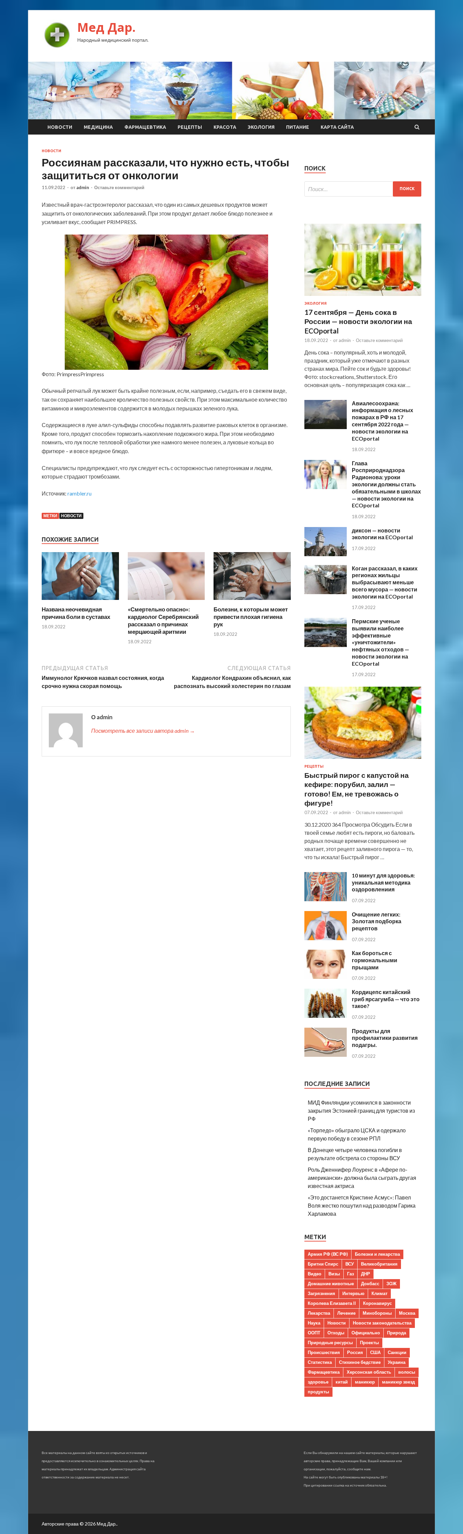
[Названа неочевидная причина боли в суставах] (80, 601)
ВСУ (349, 1264)
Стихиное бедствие (360, 1362)
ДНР (365, 1273)
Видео (314, 1273)
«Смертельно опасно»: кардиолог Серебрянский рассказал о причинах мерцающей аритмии (163, 620)
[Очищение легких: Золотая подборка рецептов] (325, 938)
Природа (396, 1332)
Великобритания (379, 1264)
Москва (407, 1313)
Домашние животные (331, 1283)
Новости (59, 127)
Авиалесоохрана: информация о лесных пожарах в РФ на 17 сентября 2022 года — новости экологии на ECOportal (382, 421)
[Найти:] (362, 189)
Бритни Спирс (323, 1264)
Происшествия (324, 1352)
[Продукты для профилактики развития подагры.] (325, 1054)
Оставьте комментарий (119, 187)
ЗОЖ (391, 1283)
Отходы (335, 1332)
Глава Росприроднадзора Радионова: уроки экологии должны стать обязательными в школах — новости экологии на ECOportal (386, 484)
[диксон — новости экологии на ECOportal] (325, 554)
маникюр (365, 1382)
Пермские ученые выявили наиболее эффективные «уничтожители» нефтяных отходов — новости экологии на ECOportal (380, 642)
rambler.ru (79, 493)
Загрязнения (321, 1293)
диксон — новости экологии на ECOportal (382, 534)
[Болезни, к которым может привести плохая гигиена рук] (252, 601)
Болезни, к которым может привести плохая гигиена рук (251, 617)
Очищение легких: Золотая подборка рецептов (376, 921)
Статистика (320, 1362)
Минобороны (377, 1313)
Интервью (353, 1293)
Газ (350, 1273)
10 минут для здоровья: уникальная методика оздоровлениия (383, 882)
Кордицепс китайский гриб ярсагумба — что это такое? (386, 999)
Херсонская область (369, 1372)
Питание (297, 127)
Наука (314, 1323)
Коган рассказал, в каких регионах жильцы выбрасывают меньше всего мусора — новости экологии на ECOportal (385, 582)
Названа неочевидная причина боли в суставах (76, 613)
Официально (365, 1332)
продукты (318, 1391)
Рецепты (190, 127)
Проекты (369, 1342)
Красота (225, 127)
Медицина (98, 127)
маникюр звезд (398, 1382)
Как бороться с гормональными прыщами (374, 960)
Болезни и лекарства (377, 1254)
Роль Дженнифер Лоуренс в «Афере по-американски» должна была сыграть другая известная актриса (362, 1177)
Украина (396, 1362)
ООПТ (314, 1332)
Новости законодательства (382, 1323)
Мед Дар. (106, 27)
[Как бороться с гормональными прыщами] (325, 976)
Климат (379, 1293)
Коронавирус (377, 1303)
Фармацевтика (145, 127)
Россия (355, 1352)
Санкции (397, 1352)
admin (82, 187)
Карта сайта (337, 127)
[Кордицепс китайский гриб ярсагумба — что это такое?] (325, 1015)
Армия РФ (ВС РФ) (328, 1254)
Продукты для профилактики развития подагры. (385, 1038)
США (375, 1352)
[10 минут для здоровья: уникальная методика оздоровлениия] (325, 899)
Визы (334, 1273)
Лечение (346, 1313)
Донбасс (370, 1283)
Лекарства (319, 1313)
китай (342, 1382)
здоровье (318, 1382)
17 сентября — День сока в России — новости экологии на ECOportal (358, 321)
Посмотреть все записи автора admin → (143, 730)
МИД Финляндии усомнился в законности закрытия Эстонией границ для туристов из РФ (361, 1110)
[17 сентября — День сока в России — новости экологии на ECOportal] (362, 297)
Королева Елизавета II (332, 1303)
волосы (406, 1372)
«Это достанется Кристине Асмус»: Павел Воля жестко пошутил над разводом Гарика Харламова (362, 1205)
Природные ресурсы (330, 1342)
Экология (261, 127)
